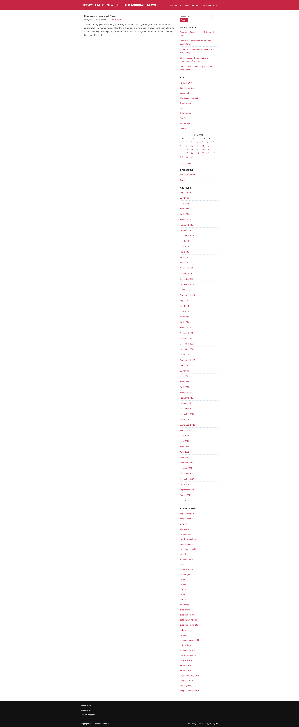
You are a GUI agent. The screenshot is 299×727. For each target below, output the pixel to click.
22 (181, 153)
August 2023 (185, 365)
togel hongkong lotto (189, 675)
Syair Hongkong (192, 5)
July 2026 (184, 198)
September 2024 (187, 295)
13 (208, 146)
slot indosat (185, 123)
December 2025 (187, 235)
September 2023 (187, 360)
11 (197, 146)
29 (181, 157)
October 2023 (186, 354)
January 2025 (186, 273)
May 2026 (184, 208)
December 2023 (187, 344)
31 (192, 157)
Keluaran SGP (186, 83)
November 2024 (187, 284)
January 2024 (186, 338)
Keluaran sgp (86, 710)
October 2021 (186, 484)
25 (197, 153)
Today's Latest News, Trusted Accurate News (119, 5)
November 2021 (187, 479)
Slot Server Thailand (189, 98)
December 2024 (187, 279)
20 (208, 149)
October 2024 (186, 290)
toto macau (185, 605)
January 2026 (186, 230)
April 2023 (184, 387)
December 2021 (187, 473)
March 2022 (185, 457)
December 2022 (187, 408)
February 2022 (186, 462)
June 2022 (184, 441)
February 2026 (186, 225)
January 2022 (186, 468)
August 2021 (185, 495)
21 (214, 149)
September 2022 (187, 425)
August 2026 (185, 192)
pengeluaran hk (187, 519)
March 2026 (185, 219)
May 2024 (184, 317)
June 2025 (184, 246)
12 (203, 146)
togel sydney (185, 685)
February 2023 (186, 398)
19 (203, 149)
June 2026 (184, 203)
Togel (182, 180)
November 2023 (187, 349)
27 (208, 153)
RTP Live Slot (175, 5)
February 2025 (186, 268)
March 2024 (185, 327)
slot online (184, 108)
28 (214, 153)
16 (187, 149)
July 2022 (184, 435)
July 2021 (184, 500)
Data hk (183, 524)
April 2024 (184, 322)
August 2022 (185, 430)
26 (203, 153)
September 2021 (187, 490)
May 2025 (184, 252)
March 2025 (185, 263)
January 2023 (186, 403)
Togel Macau (185, 103)
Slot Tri (183, 118)
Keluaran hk (86, 706)
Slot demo (184, 529)
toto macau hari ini (188, 569)
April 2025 (184, 257)
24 (192, 153)
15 (181, 149)
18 (197, 149)
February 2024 (186, 333)
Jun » (189, 163)
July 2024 (184, 306)
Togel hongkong (187, 88)
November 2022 (187, 414)
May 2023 (184, 381)
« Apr (182, 163)
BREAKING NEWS (115, 20)
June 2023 (184, 376)
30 (187, 157)
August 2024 (185, 300)
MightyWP (213, 724)
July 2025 (184, 241)
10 (192, 146)
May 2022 (184, 446)
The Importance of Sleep (100, 16)
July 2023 (184, 371)
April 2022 (184, 452)
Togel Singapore (209, 5)
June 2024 (184, 311)
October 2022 (186, 419)
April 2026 (184, 214)
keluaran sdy (185, 534)
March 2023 (185, 392)
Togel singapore (187, 514)
